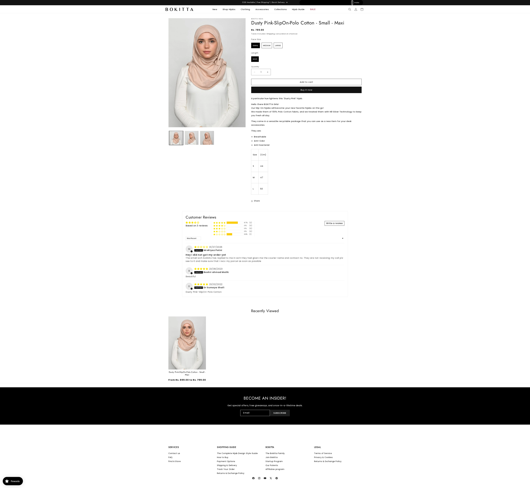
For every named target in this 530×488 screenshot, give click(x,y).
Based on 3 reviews (197, 225)
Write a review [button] (334, 223)
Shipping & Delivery (227, 465)
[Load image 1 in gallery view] (176, 138)
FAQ (170, 457)
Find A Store (174, 461)
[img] (201, 247)
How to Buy (222, 457)
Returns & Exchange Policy (230, 473)
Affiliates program (275, 469)
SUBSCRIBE (279, 413)
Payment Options (226, 461)
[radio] (255, 45)
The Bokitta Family (275, 453)
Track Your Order (226, 469)
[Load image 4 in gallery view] (207, 138)
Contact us (174, 453)
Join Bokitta (272, 457)
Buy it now (306, 89)
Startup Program (274, 461)
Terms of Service (323, 453)
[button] (216, 9)
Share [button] (257, 200)
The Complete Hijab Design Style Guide (237, 453)
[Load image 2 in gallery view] (192, 138)
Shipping (271, 34)
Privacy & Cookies (323, 457)
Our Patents (272, 465)
